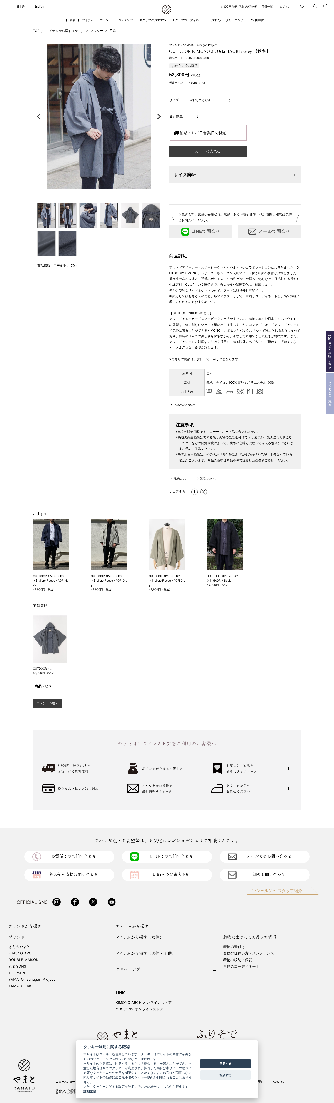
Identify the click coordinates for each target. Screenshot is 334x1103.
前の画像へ (40, 116)
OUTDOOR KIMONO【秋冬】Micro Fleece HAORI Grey (109, 580)
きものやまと (19, 946)
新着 (72, 20)
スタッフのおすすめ (152, 20)
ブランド (106, 20)
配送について (182, 478)
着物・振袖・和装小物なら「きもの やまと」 (166, 10)
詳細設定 (89, 1091)
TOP (36, 31)
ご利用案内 (257, 20)
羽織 (113, 31)
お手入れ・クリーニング (227, 20)
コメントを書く (47, 703)
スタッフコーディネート (188, 20)
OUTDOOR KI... (42, 668)
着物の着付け (234, 946)
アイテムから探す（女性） (65, 31)
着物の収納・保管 (237, 959)
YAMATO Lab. (20, 986)
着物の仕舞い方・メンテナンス (248, 953)
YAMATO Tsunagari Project (31, 979)
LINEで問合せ (206, 231)
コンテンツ (125, 20)
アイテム (88, 20)
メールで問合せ (274, 231)
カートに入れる (208, 151)
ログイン (285, 6)
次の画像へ (158, 116)
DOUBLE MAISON (23, 959)
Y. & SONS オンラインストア (140, 1009)
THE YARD (17, 973)
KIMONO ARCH (21, 953)
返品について (208, 478)
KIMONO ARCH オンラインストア (144, 1002)
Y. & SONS (17, 966)
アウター (96, 31)
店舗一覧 (267, 6)
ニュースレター (65, 1081)
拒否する (226, 1075)
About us (278, 1081)
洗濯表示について (185, 405)
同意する (226, 1063)
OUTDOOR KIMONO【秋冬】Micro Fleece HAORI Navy (50, 580)
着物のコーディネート (241, 966)
